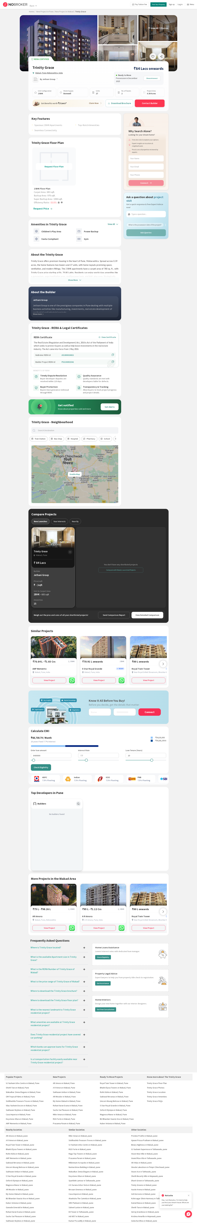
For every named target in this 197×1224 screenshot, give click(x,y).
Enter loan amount (38, 750)
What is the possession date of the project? (145, 225)
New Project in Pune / (45, 11)
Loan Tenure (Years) (134, 750)
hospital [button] (74, 438)
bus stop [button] (58, 438)
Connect (144, 183)
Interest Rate (84, 750)
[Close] (188, 1195)
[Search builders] (78, 803)
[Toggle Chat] (188, 1214)
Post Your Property (158, 4)
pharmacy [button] (91, 438)
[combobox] (77, 430)
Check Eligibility (41, 767)
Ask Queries (146, 232)
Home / (32, 11)
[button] (55, 202)
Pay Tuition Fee (141, 4)
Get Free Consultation (105, 1009)
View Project (49, 680)
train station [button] (40, 438)
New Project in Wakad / (65, 11)
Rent (32, 5)
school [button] (107, 438)
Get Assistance (103, 983)
